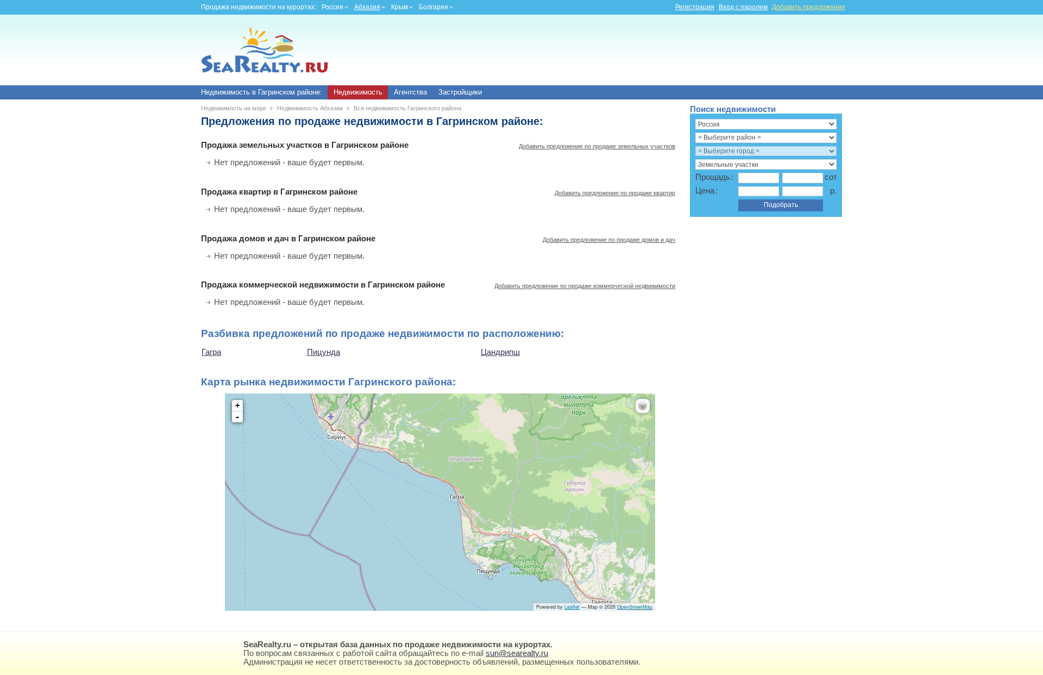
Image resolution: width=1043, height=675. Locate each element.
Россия (332, 7)
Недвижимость (358, 92)
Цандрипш (500, 352)
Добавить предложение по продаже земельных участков (597, 146)
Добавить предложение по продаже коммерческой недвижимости (584, 286)
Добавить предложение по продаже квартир (615, 193)
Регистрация (694, 7)
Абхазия (367, 7)
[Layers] (643, 406)
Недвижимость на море (233, 108)
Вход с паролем (743, 7)
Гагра (211, 352)
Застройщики (460, 92)
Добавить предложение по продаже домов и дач (609, 239)
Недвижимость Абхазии (310, 108)
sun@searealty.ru (517, 653)
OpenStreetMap (634, 606)
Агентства (410, 92)
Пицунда (323, 352)
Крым (399, 7)
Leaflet (572, 606)
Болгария (433, 7)
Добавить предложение (808, 7)
